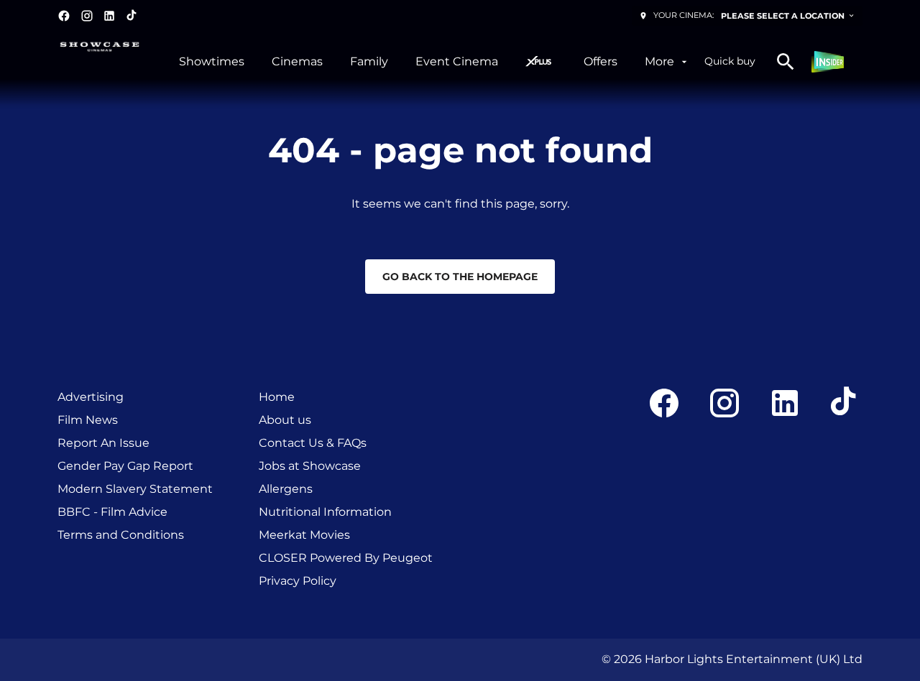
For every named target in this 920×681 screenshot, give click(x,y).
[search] (785, 61)
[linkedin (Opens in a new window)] (109, 15)
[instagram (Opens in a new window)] (86, 15)
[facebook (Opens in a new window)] (64, 15)
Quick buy (729, 61)
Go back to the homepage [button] (460, 276)
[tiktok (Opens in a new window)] (132, 15)
